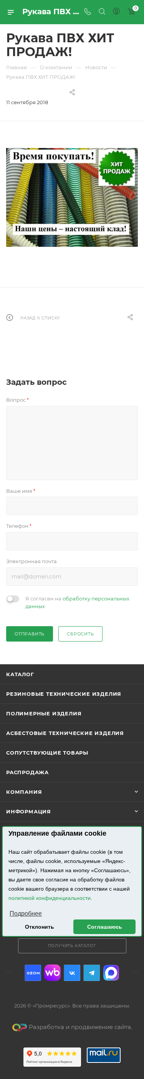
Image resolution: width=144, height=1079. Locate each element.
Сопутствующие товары (47, 753)
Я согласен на (77, 602)
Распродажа (27, 772)
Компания (24, 792)
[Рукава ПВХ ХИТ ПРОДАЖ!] (72, 197)
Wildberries (52, 972)
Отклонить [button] (39, 927)
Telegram (91, 972)
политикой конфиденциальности (49, 898)
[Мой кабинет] (116, 12)
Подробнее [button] (26, 913)
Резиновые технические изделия (63, 694)
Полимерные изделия (43, 713)
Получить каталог (72, 945)
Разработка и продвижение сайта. (80, 1027)
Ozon (33, 972)
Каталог (20, 674)
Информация (28, 811)
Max (111, 972)
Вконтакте (72, 972)
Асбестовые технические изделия (65, 733)
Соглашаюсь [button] (104, 927)
